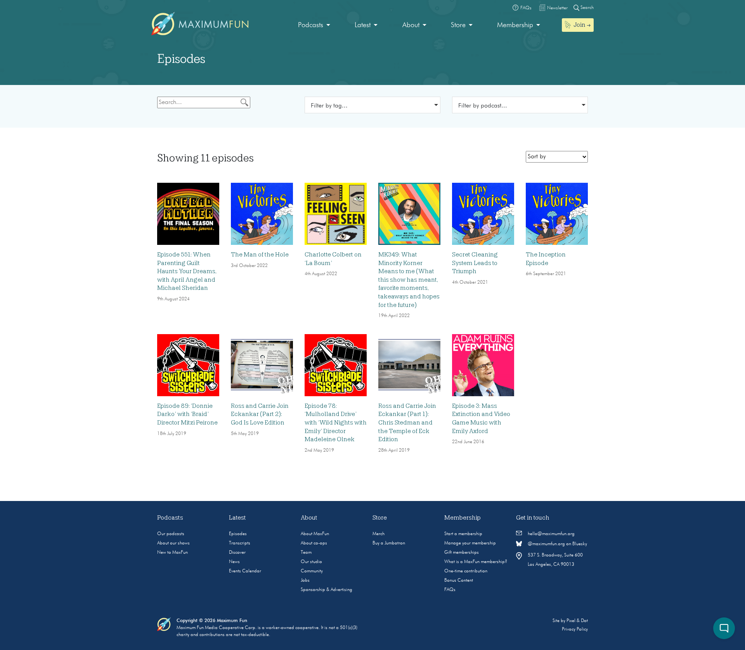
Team (306, 552)
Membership (515, 25)
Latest (363, 25)
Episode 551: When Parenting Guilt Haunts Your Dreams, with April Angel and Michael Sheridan (187, 271)
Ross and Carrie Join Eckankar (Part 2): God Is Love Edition (260, 414)
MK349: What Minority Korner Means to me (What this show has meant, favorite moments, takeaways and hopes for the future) (409, 280)
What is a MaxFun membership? (475, 562)
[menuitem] (314, 25)
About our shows (173, 543)
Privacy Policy (575, 629)
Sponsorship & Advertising (326, 590)
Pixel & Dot (577, 621)
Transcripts (239, 543)
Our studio (311, 562)
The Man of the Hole (260, 254)
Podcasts (310, 25)
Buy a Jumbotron (388, 543)
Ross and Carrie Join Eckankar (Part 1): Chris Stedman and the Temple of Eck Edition (407, 422)
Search (586, 7)
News (234, 562)
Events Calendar (245, 571)
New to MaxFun (172, 552)
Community (312, 571)
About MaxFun (315, 534)
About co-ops (314, 543)
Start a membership (463, 534)
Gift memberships (461, 552)
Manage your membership (470, 543)
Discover (237, 552)
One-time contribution (465, 571)
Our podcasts (170, 534)
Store (458, 25)
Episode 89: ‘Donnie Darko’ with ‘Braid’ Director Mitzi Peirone (187, 414)
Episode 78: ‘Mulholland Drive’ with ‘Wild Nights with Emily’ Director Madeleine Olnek (336, 422)
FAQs (450, 590)
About (410, 25)
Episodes (238, 534)
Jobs (305, 580)
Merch (378, 534)
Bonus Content (458, 580)
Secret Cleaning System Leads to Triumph (475, 263)
